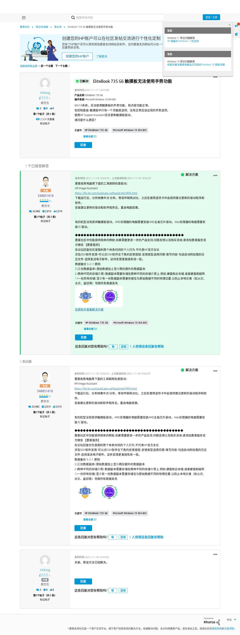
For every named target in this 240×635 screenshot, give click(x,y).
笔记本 (58, 26)
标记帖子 (45, 123)
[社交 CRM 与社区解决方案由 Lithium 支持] (212, 621)
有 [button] (113, 346)
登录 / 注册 (211, 17)
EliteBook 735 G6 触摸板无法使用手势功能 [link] (90, 26)
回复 (83, 145)
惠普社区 (25, 26)
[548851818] (45, 181)
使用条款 (217, 628)
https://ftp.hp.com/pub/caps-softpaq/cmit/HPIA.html (106, 193)
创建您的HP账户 (77, 56)
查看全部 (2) (89, 136)
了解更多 (101, 56)
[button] (215, 77)
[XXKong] (45, 83)
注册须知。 (230, 628)
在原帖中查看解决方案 (89, 309)
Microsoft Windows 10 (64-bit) (130, 130)
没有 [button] (124, 346)
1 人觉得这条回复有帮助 (147, 346)
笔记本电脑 (42, 26)
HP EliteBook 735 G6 (96, 130)
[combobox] (116, 17)
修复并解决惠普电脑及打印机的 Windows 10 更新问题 (196, 64)
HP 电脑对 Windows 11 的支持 (183, 41)
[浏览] (23, 17)
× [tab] (229, 25)
